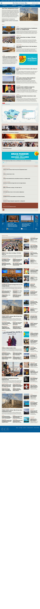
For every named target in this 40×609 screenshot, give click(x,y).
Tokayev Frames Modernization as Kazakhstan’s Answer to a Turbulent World (26, 29)
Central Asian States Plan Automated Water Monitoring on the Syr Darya (17, 421)
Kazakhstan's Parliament (6, 181)
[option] (13, 222)
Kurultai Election (32, 283)
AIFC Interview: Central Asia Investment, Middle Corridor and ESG (17, 264)
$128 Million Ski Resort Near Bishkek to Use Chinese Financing (13, 196)
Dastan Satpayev (4, 356)
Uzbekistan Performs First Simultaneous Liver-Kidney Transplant (6, 354)
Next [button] (37, 223)
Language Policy (15, 294)
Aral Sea (3, 415)
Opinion (17, 76)
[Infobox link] (20, 24)
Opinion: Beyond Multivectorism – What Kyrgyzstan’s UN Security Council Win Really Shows (12, 225)
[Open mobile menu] (1, 3)
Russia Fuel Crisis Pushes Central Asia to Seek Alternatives (17, 323)
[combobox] (35, 3)
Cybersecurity (32, 369)
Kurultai (17, 26)
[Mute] (36, 162)
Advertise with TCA (30, 427)
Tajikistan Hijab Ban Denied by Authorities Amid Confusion (17, 389)
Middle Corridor (18, 35)
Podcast (4, 55)
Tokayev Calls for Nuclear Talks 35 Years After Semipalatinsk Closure (15, 169)
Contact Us (25, 427)
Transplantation (4, 352)
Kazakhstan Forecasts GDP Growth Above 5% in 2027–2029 (6, 264)
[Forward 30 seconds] (6, 162)
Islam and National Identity (17, 383)
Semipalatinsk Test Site (6, 168)
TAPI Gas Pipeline (19, 44)
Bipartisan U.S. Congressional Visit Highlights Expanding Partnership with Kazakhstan (6, 328)
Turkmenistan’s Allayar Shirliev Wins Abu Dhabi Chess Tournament (17, 354)
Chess (14, 352)
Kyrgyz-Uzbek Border (5, 387)
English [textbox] (37, 3)
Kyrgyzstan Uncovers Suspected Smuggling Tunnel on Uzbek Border (6, 389)
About (17, 427)
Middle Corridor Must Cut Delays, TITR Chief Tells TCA (12, 187)
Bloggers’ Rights (32, 362)
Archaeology (32, 339)
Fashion (4, 172)
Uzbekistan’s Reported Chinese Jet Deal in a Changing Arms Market (17, 327)
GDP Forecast (4, 262)
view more (35, 166)
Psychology (3, 377)
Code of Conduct (4, 294)
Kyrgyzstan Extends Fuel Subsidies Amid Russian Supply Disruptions (17, 260)
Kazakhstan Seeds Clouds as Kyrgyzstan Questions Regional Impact (7, 421)
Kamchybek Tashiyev (5, 383)
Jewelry (14, 356)
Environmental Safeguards (32, 409)
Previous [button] (2, 223)
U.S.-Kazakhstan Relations (6, 325)
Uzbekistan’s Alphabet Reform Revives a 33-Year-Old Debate (17, 296)
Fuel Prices (14, 258)
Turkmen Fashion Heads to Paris (8, 174)
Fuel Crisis (17, 94)
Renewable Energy (33, 244)
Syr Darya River (15, 419)
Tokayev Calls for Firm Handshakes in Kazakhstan (6, 296)
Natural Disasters (4, 321)
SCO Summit (18, 67)
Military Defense (15, 325)
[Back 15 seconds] (5, 162)
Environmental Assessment (32, 417)
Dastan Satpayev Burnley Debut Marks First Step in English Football (7, 358)
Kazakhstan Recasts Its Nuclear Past (8, 19)
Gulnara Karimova (32, 384)
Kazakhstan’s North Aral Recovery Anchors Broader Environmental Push (17, 417)
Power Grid (31, 322)
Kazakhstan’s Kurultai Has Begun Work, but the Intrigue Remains (14, 183)
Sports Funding (5, 199)
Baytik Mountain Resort (6, 195)
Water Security (4, 419)
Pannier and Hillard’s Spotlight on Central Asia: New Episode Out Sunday (9, 58)
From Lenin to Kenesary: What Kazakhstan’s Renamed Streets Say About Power (25, 78)
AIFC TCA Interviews (16, 262)
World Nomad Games (33, 353)
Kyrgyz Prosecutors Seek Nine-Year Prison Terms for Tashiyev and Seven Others (6, 386)
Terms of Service (36, 427)
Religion (14, 387)
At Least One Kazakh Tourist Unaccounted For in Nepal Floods (6, 323)
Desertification (32, 401)
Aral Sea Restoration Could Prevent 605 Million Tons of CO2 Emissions (6, 417)
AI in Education (32, 276)
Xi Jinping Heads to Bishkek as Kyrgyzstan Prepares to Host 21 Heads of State (25, 87)
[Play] (3, 162)
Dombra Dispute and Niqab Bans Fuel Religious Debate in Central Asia (17, 385)
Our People (20, 427)
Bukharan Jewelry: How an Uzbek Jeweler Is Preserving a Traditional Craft (17, 358)
